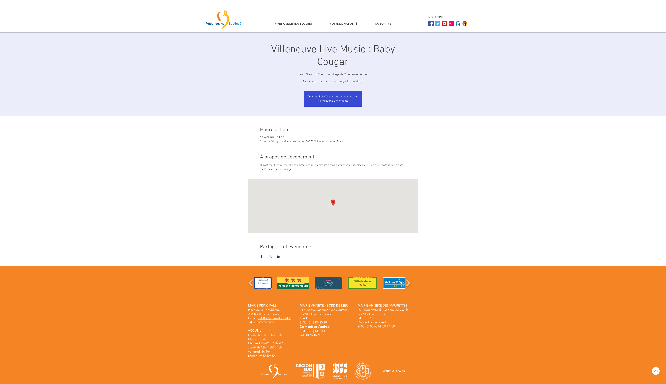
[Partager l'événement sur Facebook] (261, 256)
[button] (293, 23)
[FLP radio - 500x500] (464, 23)
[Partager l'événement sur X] (270, 256)
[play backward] (251, 283)
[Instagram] (451, 23)
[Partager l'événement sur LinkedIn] (278, 256)
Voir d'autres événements (333, 101)
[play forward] (408, 283)
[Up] (656, 371)
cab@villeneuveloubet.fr (274, 318)
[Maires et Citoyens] (458, 23)
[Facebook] (431, 23)
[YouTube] (444, 23)
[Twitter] (437, 23)
